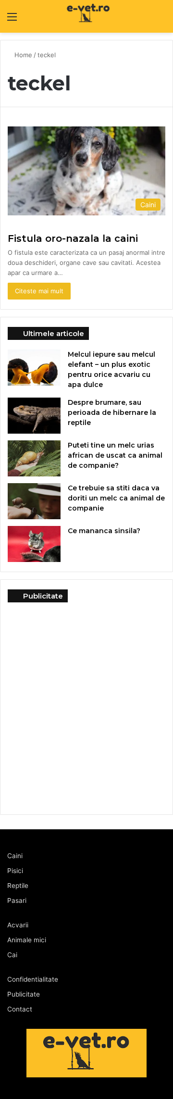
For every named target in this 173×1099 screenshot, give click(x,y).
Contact (19, 1009)
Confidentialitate (32, 979)
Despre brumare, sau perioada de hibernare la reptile (112, 412)
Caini (15, 856)
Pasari (16, 900)
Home (23, 55)
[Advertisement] (86, 703)
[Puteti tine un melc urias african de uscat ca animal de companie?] (34, 458)
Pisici (15, 870)
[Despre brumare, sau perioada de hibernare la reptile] (34, 416)
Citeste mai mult (39, 291)
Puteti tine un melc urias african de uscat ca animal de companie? (115, 455)
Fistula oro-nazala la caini (73, 238)
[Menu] (12, 20)
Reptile (17, 885)
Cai (12, 955)
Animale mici (26, 940)
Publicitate (23, 994)
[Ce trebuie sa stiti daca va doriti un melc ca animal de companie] (34, 501)
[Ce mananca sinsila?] (34, 544)
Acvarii (17, 925)
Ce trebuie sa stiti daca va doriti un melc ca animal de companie (116, 498)
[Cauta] (161, 20)
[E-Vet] (71, 16)
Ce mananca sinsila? (104, 530)
